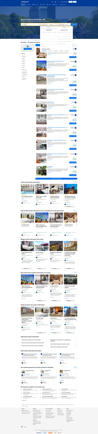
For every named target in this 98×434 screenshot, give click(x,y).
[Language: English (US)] (55, 2)
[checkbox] (55, 34)
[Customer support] (58, 2)
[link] (28, 59)
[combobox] (30, 24)
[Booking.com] (25, 1)
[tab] (48, 27)
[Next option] (77, 196)
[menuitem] (23, 4)
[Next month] (71, 30)
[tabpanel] (56, 41)
